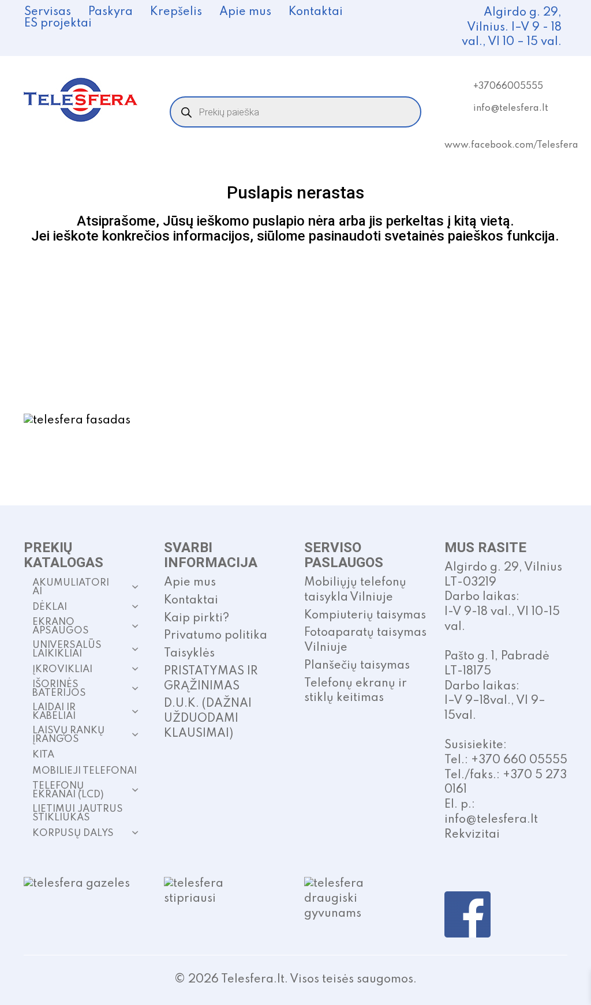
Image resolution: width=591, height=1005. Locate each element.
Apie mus (245, 12)
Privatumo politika (215, 636)
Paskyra (110, 12)
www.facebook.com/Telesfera (511, 145)
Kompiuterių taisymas (365, 615)
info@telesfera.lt (510, 108)
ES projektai (58, 23)
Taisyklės (189, 653)
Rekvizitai (472, 835)
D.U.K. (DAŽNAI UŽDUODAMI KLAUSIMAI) (208, 718)
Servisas (47, 12)
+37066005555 (508, 86)
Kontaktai (316, 12)
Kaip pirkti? (196, 618)
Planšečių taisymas (357, 666)
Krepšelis (176, 12)
